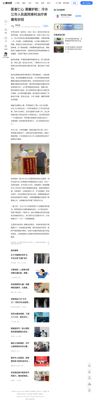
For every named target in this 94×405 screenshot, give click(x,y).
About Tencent (20, 391)
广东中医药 (14, 277)
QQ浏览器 (29, 394)
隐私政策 (33, 391)
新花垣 (13, 380)
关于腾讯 (13, 391)
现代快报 (13, 262)
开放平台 (39, 391)
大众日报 (13, 321)
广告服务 (44, 391)
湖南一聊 (13, 292)
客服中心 (41, 394)
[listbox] (30, 315)
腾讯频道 (35, 394)
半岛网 (13, 336)
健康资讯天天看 (15, 365)
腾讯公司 (28, 399)
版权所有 (32, 399)
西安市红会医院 (15, 307)
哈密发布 (13, 351)
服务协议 (27, 391)
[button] (78, 16)
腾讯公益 (23, 394)
